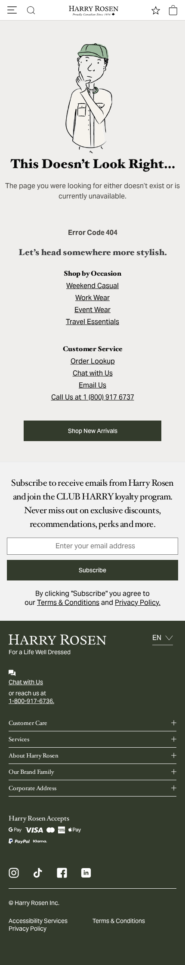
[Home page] (92, 10)
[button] (12, 10)
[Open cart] (173, 10)
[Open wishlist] (156, 10)
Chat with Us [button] (93, 373)
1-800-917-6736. (31, 701)
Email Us (92, 385)
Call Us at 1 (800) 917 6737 (92, 397)
